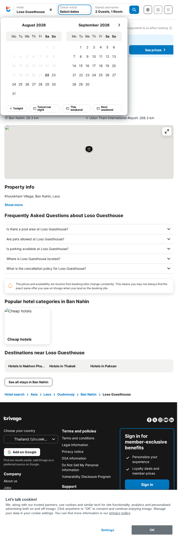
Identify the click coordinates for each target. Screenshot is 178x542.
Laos (47, 394)
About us (10, 481)
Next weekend (107, 108)
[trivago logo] (8, 9)
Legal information (74, 445)
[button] (35, 10)
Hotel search (15, 394)
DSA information (73, 458)
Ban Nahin (89, 394)
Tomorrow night (44, 108)
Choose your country (19, 431)
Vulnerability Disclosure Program (85, 477)
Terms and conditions (77, 438)
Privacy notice (71, 451)
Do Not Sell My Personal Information (79, 467)
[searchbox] (35, 11)
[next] (119, 25)
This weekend (76, 108)
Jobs (7, 488)
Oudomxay (66, 394)
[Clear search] (51, 10)
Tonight (18, 108)
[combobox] (35, 10)
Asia (34, 394)
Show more (14, 205)
